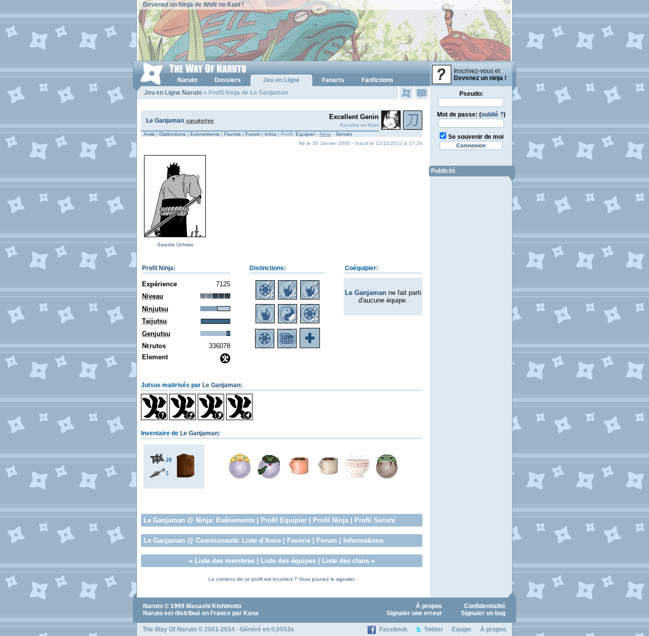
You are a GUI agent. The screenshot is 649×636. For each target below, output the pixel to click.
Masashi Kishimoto (213, 606)
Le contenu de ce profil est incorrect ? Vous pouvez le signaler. (281, 579)
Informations (363, 540)
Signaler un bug (483, 613)
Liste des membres (225, 561)
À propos (429, 606)
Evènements (205, 134)
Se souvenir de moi (475, 136)
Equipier (305, 134)
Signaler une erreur (414, 613)
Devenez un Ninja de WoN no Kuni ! (193, 4)
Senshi (344, 134)
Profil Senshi (374, 520)
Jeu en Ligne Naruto (173, 92)
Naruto (153, 606)
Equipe (462, 629)
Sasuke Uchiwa (175, 244)
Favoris (232, 134)
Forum (252, 134)
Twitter (433, 629)
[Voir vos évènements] (406, 92)
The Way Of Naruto (169, 629)
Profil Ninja (157, 268)
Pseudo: (471, 93)
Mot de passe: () (471, 114)
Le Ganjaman (165, 120)
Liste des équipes (288, 561)
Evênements (235, 520)
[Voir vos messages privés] (421, 92)
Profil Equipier (284, 520)
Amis (149, 134)
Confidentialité (485, 606)
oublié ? (492, 114)
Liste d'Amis (261, 540)
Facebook (393, 629)
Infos (270, 134)
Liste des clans (345, 561)
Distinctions (172, 134)
